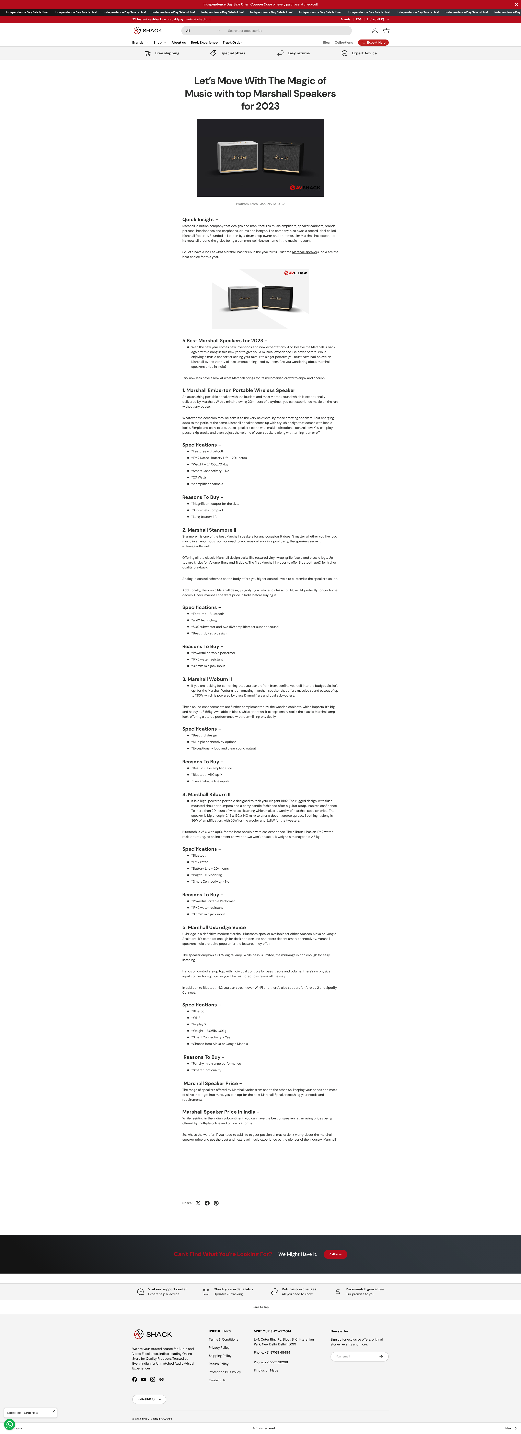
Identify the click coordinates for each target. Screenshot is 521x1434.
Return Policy (219, 1364)
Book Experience (204, 42)
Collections (344, 42)
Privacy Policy (219, 1347)
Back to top (261, 1307)
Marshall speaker (304, 252)
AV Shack (147, 1419)
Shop (157, 42)
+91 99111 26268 (276, 1362)
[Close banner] (516, 4)
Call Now (335, 1254)
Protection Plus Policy (225, 1372)
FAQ (358, 19)
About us (179, 42)
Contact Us (217, 1380)
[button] (386, 30)
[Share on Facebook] (207, 1203)
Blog (326, 42)
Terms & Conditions (223, 1339)
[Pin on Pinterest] (216, 1203)
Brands (345, 19)
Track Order (232, 42)
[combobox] (266, 30)
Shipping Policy (220, 1356)
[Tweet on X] (198, 1203)
